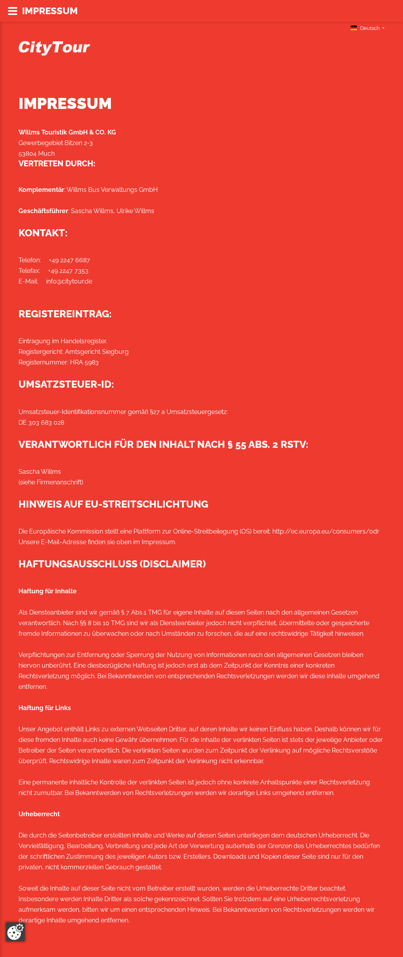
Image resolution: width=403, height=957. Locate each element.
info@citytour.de (69, 281)
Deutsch (370, 28)
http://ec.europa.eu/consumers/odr (325, 531)
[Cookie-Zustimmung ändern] (15, 931)
